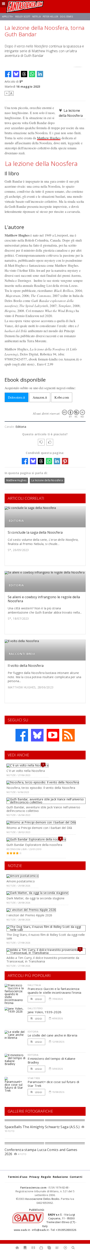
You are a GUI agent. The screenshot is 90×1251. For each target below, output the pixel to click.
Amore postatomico (20, 881)
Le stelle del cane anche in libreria (52, 1035)
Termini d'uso (18, 1177)
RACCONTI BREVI (22, 653)
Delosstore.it (16, 397)
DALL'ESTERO (35, 1008)
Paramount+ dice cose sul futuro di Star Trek (53, 1084)
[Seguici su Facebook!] (22, 735)
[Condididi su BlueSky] (16, 74)
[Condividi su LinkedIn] (40, 74)
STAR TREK (34, 1078)
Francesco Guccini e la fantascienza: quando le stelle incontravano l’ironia (54, 991)
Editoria (20, 427)
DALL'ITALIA (34, 985)
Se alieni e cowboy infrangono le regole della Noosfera (44, 599)
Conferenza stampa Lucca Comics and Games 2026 (41, 1151)
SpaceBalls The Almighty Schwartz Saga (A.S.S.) (42, 1127)
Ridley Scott (22, 16)
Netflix (36, 16)
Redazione (60, 1177)
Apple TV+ (7, 16)
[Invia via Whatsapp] (32, 74)
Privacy (34, 1177)
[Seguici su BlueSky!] (37, 735)
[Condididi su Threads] (24, 74)
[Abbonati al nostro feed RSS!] (68, 735)
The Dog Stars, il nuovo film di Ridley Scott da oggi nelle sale (45, 936)
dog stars (66, 16)
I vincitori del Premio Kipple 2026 (29, 915)
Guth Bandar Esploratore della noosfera (34, 845)
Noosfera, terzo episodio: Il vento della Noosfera (40, 788)
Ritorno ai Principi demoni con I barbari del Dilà (39, 828)
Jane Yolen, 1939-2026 (45, 1012)
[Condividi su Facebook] (8, 74)
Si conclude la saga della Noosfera (35, 532)
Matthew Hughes (48, 138)
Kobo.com (61, 397)
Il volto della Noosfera (26, 665)
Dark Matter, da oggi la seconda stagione (35, 898)
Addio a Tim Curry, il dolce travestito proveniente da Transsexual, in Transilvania (42, 959)
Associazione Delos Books (42, 1199)
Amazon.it (40, 397)
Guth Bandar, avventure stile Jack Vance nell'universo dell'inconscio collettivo (43, 809)
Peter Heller (50, 16)
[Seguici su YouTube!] (53, 735)
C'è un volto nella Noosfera (25, 771)
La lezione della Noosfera (47, 480)
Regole (46, 1177)
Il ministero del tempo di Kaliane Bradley (51, 1060)
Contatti (76, 1177)
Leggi (38, 999)
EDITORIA (16, 520)
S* (21, 81)
